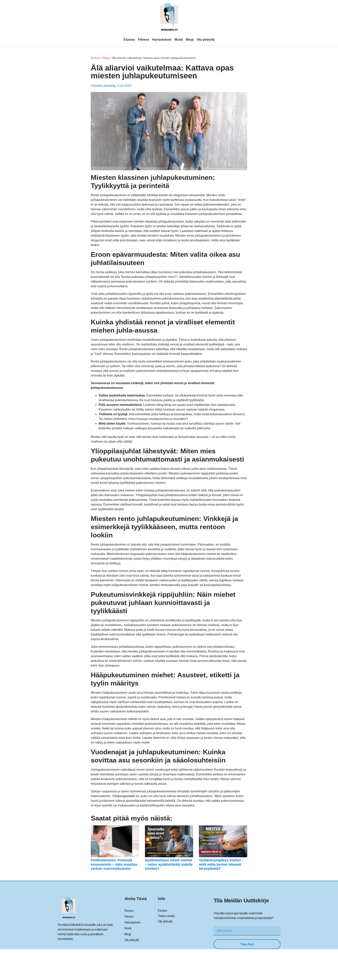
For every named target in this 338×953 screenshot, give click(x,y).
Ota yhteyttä (206, 39)
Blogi (190, 39)
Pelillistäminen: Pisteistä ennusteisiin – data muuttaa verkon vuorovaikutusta (114, 864)
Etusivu (129, 39)
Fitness (143, 39)
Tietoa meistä (166, 916)
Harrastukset (161, 39)
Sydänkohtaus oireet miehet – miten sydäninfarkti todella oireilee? (168, 864)
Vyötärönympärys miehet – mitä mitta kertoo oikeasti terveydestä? (221, 864)
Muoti (178, 39)
